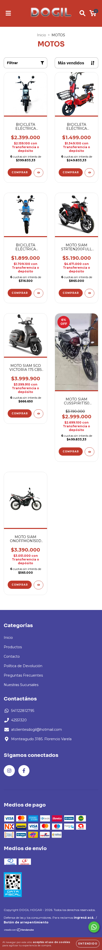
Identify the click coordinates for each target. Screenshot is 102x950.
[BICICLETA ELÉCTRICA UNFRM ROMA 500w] (38, 293)
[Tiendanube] (19, 930)
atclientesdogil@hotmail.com (36, 729)
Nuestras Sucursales (21, 685)
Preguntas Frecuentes (23, 675)
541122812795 (22, 710)
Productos (13, 647)
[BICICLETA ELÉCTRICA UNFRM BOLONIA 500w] (89, 172)
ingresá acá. (84, 917)
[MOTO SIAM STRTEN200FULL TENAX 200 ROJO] (89, 293)
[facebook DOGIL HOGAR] (23, 770)
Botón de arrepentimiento (26, 922)
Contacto (12, 656)
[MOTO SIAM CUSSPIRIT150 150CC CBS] (89, 451)
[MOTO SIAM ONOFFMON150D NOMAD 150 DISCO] (38, 585)
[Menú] (8, 13)
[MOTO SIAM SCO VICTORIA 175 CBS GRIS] (38, 413)
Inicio (41, 35)
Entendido (87, 943)
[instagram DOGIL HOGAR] (9, 770)
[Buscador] (82, 13)
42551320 (19, 720)
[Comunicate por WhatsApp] (94, 927)
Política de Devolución (23, 666)
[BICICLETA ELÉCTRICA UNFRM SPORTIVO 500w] (38, 172)
